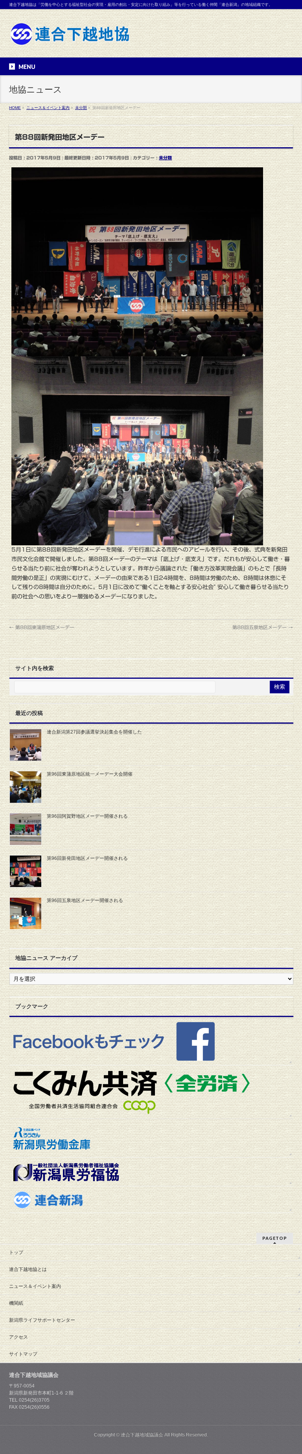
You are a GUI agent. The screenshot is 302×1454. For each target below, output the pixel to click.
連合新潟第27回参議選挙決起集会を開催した (94, 732)
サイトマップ (23, 1354)
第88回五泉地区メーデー (262, 627)
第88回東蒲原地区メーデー (41, 627)
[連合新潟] (151, 1199)
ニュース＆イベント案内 (35, 1286)
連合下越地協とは (28, 1269)
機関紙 (16, 1303)
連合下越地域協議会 (142, 1434)
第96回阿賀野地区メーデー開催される (87, 816)
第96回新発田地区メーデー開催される (87, 858)
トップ (16, 1252)
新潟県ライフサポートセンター (42, 1320)
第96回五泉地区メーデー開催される (85, 900)
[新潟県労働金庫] (151, 1138)
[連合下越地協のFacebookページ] (151, 1041)
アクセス (18, 1337)
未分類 (165, 158)
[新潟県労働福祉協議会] (151, 1172)
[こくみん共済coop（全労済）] (151, 1092)
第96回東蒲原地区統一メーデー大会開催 (90, 774)
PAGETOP (274, 1238)
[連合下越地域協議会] (70, 36)
